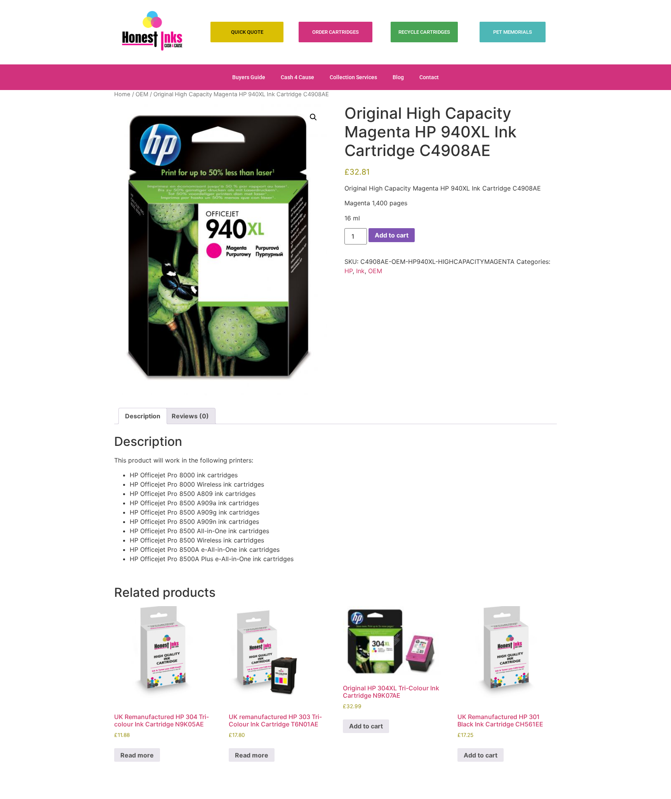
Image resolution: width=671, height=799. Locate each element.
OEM (142, 94)
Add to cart (392, 235)
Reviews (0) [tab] (190, 416)
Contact (429, 77)
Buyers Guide (248, 77)
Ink (360, 271)
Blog (398, 77)
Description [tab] (142, 416)
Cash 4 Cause (297, 77)
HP (348, 271)
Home (122, 94)
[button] (313, 117)
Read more (137, 755)
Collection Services (353, 77)
